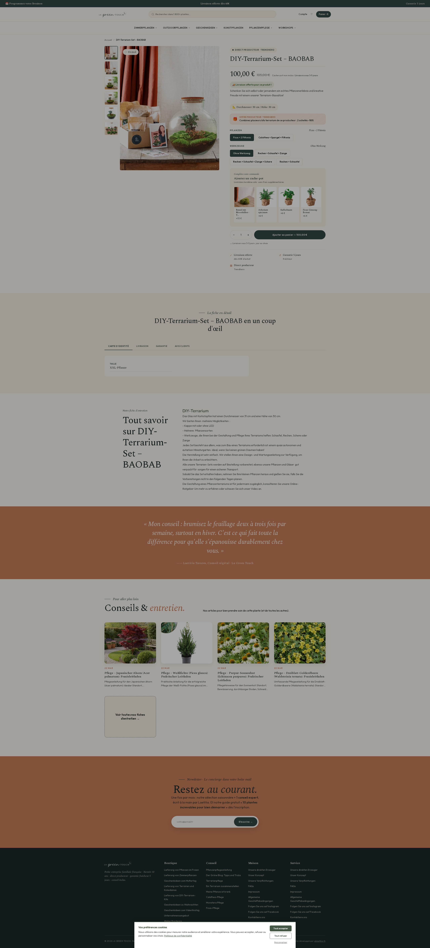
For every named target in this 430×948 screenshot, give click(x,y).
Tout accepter (280, 928)
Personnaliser (280, 942)
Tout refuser (280, 936)
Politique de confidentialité (178, 935)
